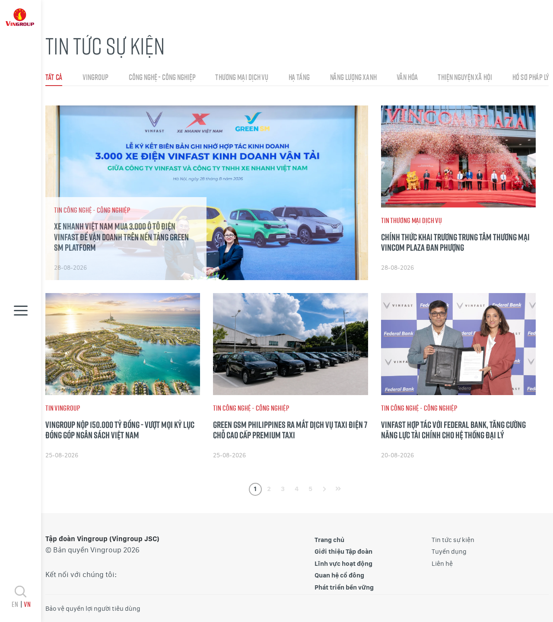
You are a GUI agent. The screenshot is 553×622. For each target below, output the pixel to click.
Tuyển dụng (449, 551)
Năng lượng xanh (353, 77)
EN (14, 604)
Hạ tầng (298, 77)
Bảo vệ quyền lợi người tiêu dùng (92, 608)
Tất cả (53, 77)
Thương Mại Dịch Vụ (241, 77)
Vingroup (95, 77)
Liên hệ (442, 564)
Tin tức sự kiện (453, 540)
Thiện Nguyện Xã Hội (465, 77)
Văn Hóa (407, 77)
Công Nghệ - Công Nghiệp (161, 77)
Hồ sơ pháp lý (530, 77)
